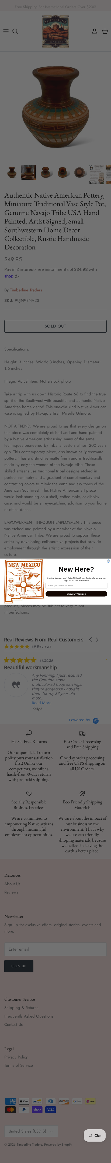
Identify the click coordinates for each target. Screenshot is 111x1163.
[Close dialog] (108, 561)
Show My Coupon (76, 593)
